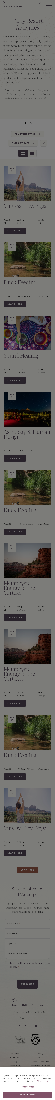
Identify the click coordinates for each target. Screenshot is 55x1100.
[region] (27, 1083)
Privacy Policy (42, 1081)
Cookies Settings (27, 1087)
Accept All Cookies (27, 1095)
